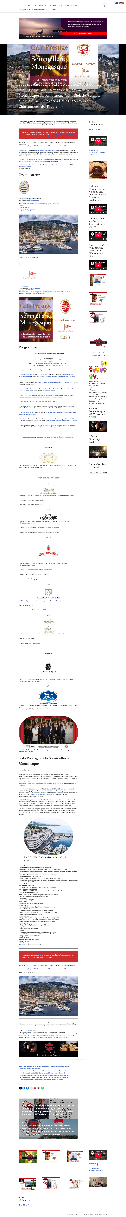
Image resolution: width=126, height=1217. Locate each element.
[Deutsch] (121, 3)
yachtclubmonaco (47, 292)
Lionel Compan (48, 362)
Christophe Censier (61, 601)
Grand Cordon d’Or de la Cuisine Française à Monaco (53, 382)
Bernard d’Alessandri (34, 288)
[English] (116, 3)
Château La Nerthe (26, 495)
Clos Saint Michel (25, 634)
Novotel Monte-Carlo (47, 425)
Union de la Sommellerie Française (54, 365)
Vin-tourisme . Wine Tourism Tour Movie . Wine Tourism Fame (48, 5)
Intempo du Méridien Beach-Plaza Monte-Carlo (60, 412)
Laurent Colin (24, 389)
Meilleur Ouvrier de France (36, 395)
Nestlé (22, 705)
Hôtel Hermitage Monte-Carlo (57, 395)
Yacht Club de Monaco (53, 123)
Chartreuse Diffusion (33, 681)
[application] (98, 209)
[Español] (123, 3)
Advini (44, 521)
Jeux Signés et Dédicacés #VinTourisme (32, 9)
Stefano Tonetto (23, 945)
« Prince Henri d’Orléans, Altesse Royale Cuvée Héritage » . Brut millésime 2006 (51, 465)
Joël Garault (24, 401)
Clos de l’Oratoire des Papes (29, 521)
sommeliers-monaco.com (32, 200)
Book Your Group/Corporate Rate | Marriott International (34, 146)
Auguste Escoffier (49, 391)
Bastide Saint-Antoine (42, 1036)
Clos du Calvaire (25, 563)
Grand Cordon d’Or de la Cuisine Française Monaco (58, 408)
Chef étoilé (32, 401)
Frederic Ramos (25, 425)
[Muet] (104, 212)
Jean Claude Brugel (26, 374)
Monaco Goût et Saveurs (49, 401)
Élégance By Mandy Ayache (66, 437)
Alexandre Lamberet (26, 412)
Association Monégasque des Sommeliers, (47, 150)
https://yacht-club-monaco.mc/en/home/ (34, 293)
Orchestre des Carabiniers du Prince (39, 794)
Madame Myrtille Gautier (49, 495)
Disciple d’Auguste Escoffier (27, 414)
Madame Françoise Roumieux (58, 563)
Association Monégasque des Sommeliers (41, 131)
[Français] (118, 3)
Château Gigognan (26, 601)
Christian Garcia (25, 406)
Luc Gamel (23, 395)
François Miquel (66, 521)
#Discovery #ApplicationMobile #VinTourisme (97, 152)
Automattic (103, 1214)
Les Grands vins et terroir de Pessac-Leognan (53, 791)
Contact (53, 9)
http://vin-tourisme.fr (30, 1030)
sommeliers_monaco (30, 202)
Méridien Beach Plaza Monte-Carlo (50, 389)
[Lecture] (92, 212)
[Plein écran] (106, 212)
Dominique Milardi (24, 150)
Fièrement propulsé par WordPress (77, 1214)
